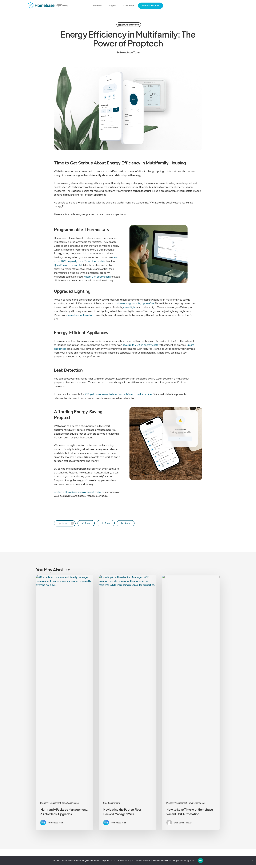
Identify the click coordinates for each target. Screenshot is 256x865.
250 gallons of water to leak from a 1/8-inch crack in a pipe (118, 394)
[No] (252, 860)
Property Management (50, 802)
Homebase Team (130, 52)
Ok (200, 860)
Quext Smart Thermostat (68, 265)
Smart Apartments (129, 24)
